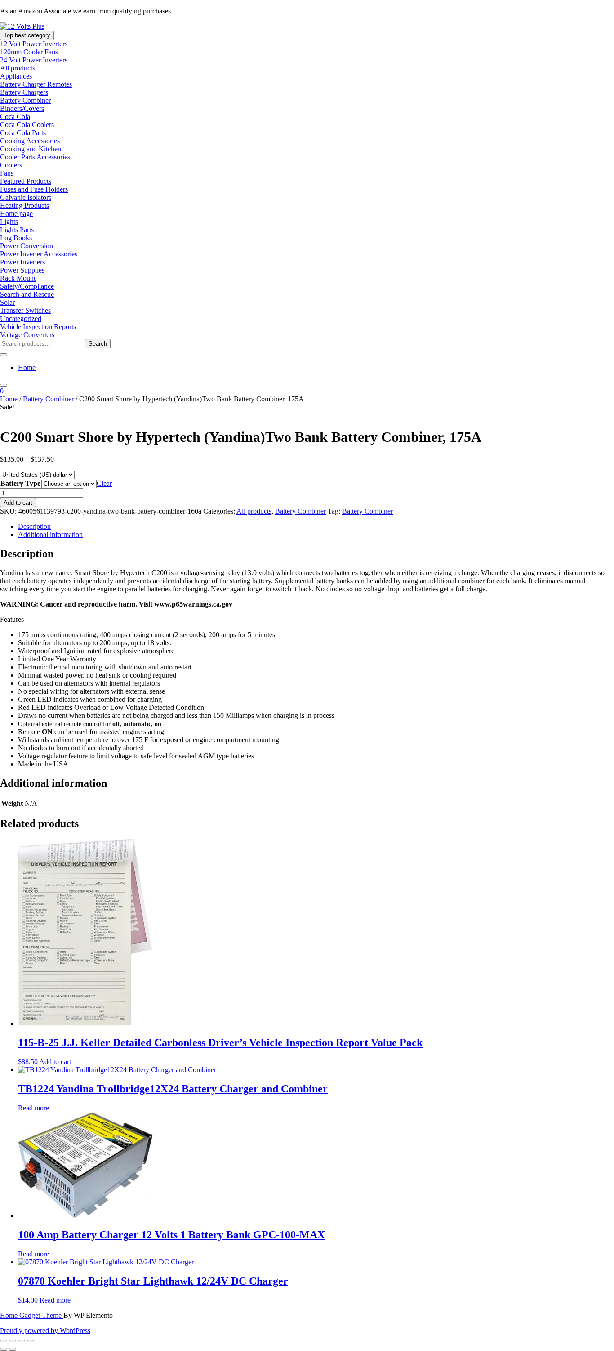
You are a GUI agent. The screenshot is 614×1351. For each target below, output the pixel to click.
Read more (33, 1108)
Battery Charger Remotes (36, 84)
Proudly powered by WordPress (45, 1330)
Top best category (27, 35)
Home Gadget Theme (31, 1315)
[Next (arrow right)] (12, 1349)
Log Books (16, 238)
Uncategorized (20, 318)
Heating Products (24, 205)
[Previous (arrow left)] (3, 1349)
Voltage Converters (27, 335)
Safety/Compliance (27, 286)
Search (98, 343)
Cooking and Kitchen (30, 149)
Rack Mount (18, 278)
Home (27, 367)
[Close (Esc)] (30, 1341)
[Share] (21, 1341)
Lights (9, 221)
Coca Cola (15, 116)
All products (17, 68)
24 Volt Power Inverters (33, 60)
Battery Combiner (25, 100)
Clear (104, 483)
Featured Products (25, 181)
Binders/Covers (22, 108)
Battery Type (20, 483)
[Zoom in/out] (3, 1341)
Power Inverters (22, 262)
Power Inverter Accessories (38, 254)
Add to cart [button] (55, 1061)
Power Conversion (26, 246)
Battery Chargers (24, 92)
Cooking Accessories (30, 141)
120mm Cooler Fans (29, 52)
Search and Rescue (27, 294)
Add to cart (18, 502)
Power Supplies (22, 270)
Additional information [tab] (50, 534)
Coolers (11, 165)
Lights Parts (17, 229)
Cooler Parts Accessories (35, 157)
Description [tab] (34, 526)
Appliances (16, 76)
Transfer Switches (25, 310)
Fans (6, 173)
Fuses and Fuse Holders (34, 189)
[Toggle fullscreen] (12, 1341)
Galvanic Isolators (25, 197)
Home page (16, 213)
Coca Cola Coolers (27, 124)
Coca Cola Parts (23, 132)
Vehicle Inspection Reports (38, 326)
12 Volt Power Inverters (33, 44)
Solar (7, 302)
